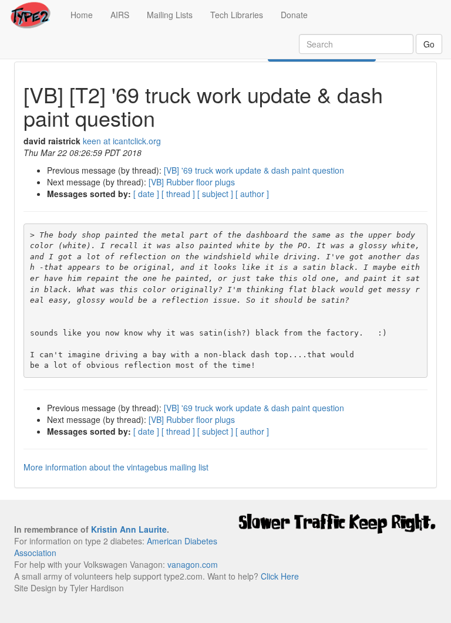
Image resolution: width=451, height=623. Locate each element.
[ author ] (252, 193)
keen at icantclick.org (122, 141)
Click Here (280, 576)
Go (429, 44)
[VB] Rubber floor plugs (192, 182)
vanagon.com (192, 564)
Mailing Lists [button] (170, 15)
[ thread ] (178, 193)
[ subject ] (215, 193)
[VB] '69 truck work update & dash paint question (254, 170)
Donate (294, 15)
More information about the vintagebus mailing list (115, 467)
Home (86, 14)
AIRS (119, 15)
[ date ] (146, 193)
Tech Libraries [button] (236, 15)
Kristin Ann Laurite (129, 529)
